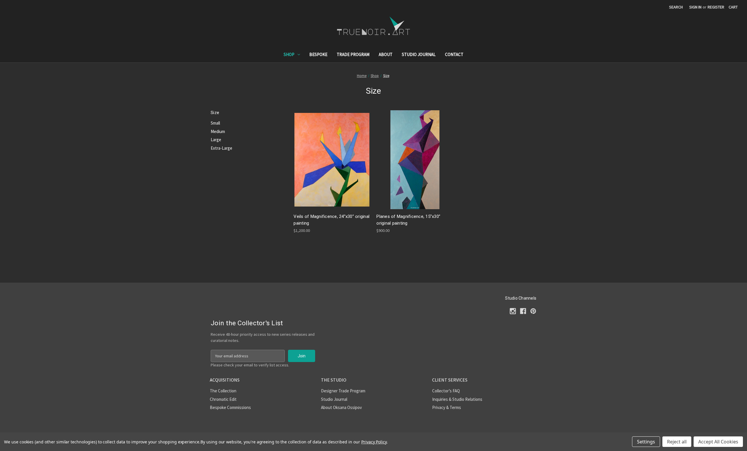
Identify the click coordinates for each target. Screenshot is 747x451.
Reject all (677, 441)
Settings (646, 441)
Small (215, 123)
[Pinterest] (533, 311)
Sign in (695, 7)
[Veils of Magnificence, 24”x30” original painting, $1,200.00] (331, 159)
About (385, 54)
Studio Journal (419, 54)
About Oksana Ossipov (341, 407)
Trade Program (353, 54)
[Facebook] (523, 311)
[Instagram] (513, 311)
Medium (218, 131)
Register (716, 7)
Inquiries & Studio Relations (457, 399)
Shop (289, 54)
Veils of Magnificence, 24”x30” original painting (331, 220)
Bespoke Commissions (230, 407)
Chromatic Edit (223, 399)
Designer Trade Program (343, 391)
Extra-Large (221, 148)
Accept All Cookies (718, 441)
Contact (454, 54)
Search (676, 7)
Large (216, 139)
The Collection (223, 391)
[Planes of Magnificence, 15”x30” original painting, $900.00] (414, 159)
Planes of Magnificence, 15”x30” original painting (408, 220)
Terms (455, 407)
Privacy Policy (374, 442)
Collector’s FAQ (446, 391)
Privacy (438, 407)
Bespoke (318, 54)
